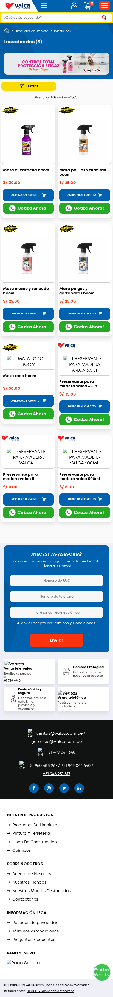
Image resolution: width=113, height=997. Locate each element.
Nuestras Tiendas (29, 882)
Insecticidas (62, 31)
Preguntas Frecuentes (33, 939)
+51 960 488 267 (42, 765)
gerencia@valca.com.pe (56, 741)
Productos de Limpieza (32, 31)
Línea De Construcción (34, 841)
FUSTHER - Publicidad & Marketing (50, 991)
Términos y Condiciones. (74, 623)
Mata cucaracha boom (26, 170)
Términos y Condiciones (35, 931)
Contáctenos (25, 899)
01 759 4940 (12, 681)
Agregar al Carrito (25, 195)
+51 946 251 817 (56, 773)
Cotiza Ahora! (33, 208)
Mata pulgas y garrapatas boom (76, 291)
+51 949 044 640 (60, 752)
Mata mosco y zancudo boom (26, 291)
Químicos (21, 850)
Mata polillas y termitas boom (82, 172)
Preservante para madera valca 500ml (79, 476)
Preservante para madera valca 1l (20, 476)
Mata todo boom (19, 376)
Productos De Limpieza (34, 824)
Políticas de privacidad (35, 922)
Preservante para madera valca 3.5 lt (78, 384)
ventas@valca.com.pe (59, 733)
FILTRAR (33, 86)
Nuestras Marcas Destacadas (41, 890)
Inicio (6, 30)
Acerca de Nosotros (31, 873)
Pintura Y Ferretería (31, 833)
